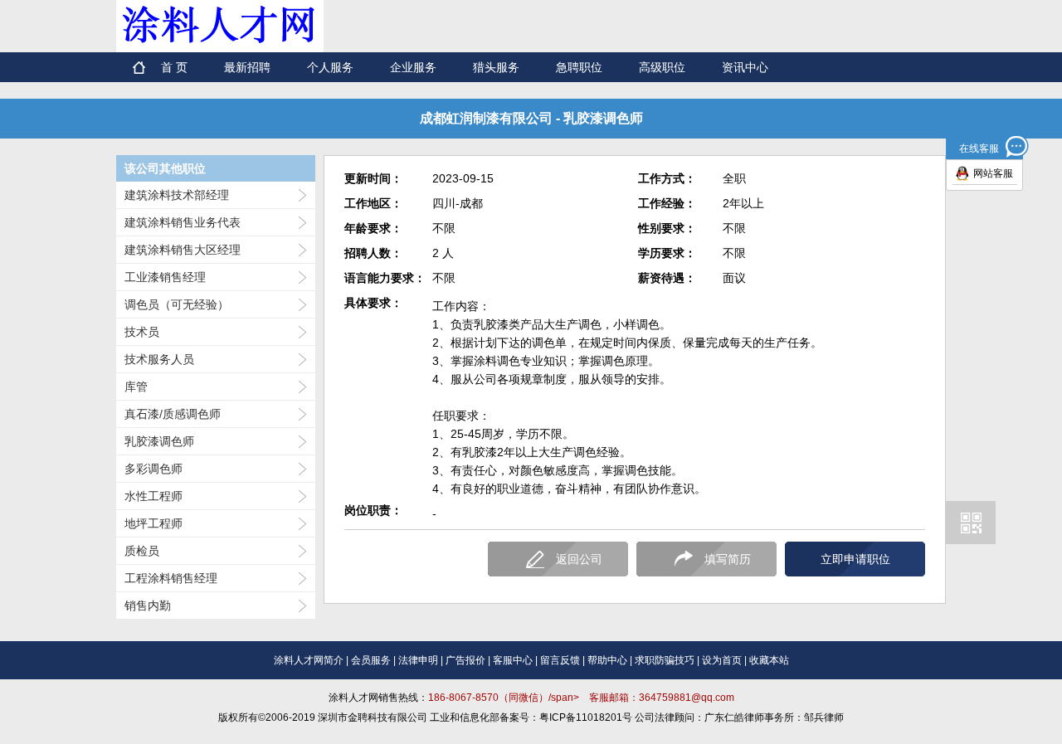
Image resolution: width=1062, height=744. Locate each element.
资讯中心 (745, 67)
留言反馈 (560, 660)
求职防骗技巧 (664, 660)
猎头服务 (496, 67)
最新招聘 (247, 67)
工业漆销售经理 (165, 277)
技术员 (141, 331)
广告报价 (465, 660)
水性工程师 (153, 496)
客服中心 (513, 660)
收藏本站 (769, 660)
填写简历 (727, 559)
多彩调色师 (153, 468)
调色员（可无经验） (176, 304)
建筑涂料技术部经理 (176, 195)
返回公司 (579, 559)
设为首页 (722, 660)
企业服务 (413, 67)
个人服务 (330, 67)
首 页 (174, 67)
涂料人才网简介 (308, 660)
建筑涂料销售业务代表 (182, 222)
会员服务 (371, 660)
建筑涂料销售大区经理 (182, 249)
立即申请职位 (855, 559)
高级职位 (662, 67)
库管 (136, 386)
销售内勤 (147, 605)
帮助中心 (607, 660)
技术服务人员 (159, 359)
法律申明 (418, 660)
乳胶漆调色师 (159, 441)
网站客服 (993, 173)
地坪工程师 (153, 523)
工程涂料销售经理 (170, 578)
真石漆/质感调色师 (172, 414)
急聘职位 (579, 67)
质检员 (141, 550)
